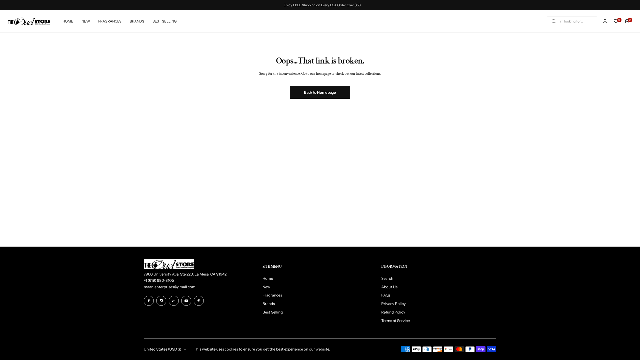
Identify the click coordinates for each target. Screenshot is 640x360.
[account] (605, 21)
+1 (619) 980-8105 (159, 280)
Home (267, 278)
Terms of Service (395, 320)
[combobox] (572, 21)
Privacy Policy (393, 303)
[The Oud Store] (29, 21)
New (266, 286)
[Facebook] (149, 301)
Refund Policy (393, 312)
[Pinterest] (199, 301)
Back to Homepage (320, 92)
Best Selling (272, 312)
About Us (389, 286)
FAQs (385, 295)
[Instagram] (161, 301)
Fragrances (272, 295)
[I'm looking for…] (553, 21)
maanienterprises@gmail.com (170, 286)
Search (387, 278)
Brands (268, 303)
